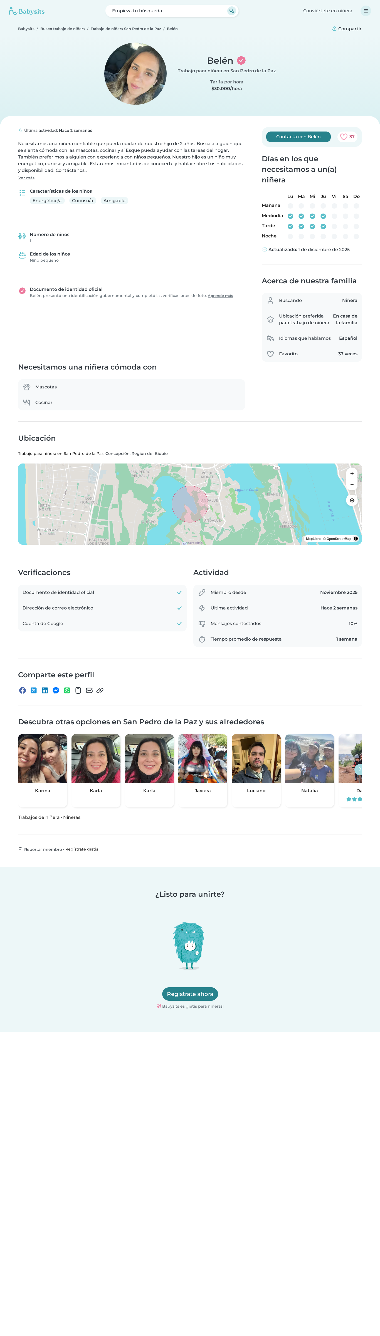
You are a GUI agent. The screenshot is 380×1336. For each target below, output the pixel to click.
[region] (190, 504)
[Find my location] (351, 500)
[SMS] (78, 690)
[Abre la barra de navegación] (366, 11)
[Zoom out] (351, 484)
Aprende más (220, 296)
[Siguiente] (360, 769)
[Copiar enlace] (100, 690)
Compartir (349, 28)
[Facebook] (22, 690)
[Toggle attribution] (355, 538)
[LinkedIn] (44, 690)
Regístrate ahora (190, 994)
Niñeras (71, 817)
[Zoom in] (351, 473)
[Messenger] (55, 690)
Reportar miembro (42, 849)
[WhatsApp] (67, 690)
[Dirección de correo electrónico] (89, 690)
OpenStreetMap (339, 538)
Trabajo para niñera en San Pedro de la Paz (227, 70)
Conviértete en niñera (327, 10)
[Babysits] (27, 10)
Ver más (26, 177)
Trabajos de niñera (39, 817)
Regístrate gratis (81, 849)
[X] (33, 690)
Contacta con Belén (298, 136)
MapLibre (313, 538)
